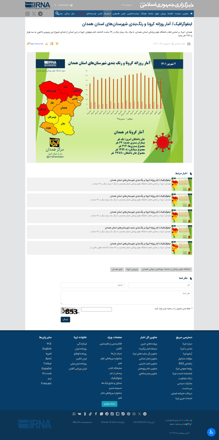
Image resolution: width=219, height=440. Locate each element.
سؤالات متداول (185, 359)
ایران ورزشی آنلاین (78, 369)
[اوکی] (85, 414)
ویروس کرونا (132, 269)
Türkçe (47, 364)
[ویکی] (79, 414)
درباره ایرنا (187, 344)
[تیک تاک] (90, 414)
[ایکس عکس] (34, 14)
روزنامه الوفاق (80, 354)
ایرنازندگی (82, 344)
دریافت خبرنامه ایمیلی (181, 394)
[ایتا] (112, 414)
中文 (49, 344)
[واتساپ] (74, 414)
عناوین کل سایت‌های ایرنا (145, 354)
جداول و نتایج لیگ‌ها (111, 383)
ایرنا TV (79, 13)
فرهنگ (143, 13)
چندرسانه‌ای (91, 13)
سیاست (178, 13)
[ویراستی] (101, 414)
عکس (100, 13)
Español (46, 369)
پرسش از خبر (116, 373)
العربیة (48, 354)
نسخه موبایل (109, 404)
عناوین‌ (185, 13)
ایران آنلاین (81, 359)
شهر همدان (117, 269)
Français (46, 384)
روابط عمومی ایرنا (184, 369)
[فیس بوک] (96, 414)
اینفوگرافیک (116, 378)
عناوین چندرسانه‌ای (148, 374)
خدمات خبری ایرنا (183, 399)
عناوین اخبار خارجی (148, 364)
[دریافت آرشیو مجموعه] (46, 44)
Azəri (48, 359)
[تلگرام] (41, 14)
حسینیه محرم (115, 388)
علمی (123, 13)
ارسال (65, 319)
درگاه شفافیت (185, 379)
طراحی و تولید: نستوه (178, 424)
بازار (72, 13)
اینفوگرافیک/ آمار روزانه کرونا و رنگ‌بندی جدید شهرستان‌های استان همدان (137, 228)
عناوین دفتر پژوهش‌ (147, 369)
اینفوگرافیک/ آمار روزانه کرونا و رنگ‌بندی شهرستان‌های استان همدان (137, 24)
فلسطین (116, 13)
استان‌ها (107, 13)
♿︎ (211, 432)
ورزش (163, 13)
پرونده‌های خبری (149, 344)
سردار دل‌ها (116, 354)
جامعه (150, 13)
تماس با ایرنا (186, 349)
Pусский (46, 374)
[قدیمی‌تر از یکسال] (182, 184)
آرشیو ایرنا (187, 354)
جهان (157, 13)
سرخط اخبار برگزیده (148, 349)
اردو (49, 379)
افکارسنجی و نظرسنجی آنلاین (111, 346)
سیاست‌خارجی (133, 13)
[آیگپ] (117, 414)
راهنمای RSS (185, 364)
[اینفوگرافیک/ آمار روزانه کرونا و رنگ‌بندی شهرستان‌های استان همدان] (109, 107)
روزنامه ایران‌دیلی (78, 364)
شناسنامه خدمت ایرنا (182, 374)
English (46, 349)
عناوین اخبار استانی (148, 359)
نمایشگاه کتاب (115, 368)
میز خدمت (187, 389)
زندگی (67, 13)
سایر (61, 13)
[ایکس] (139, 414)
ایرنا (166, 5)
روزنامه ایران (81, 349)
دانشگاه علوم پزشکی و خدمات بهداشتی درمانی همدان (166, 269)
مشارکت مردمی (184, 384)
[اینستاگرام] (28, 14)
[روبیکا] (134, 414)
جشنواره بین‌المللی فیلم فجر (111, 361)
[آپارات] (128, 414)
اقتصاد (170, 13)
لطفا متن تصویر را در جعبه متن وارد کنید (173, 308)
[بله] (123, 414)
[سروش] (107, 414)
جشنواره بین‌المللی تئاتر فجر (111, 395)
